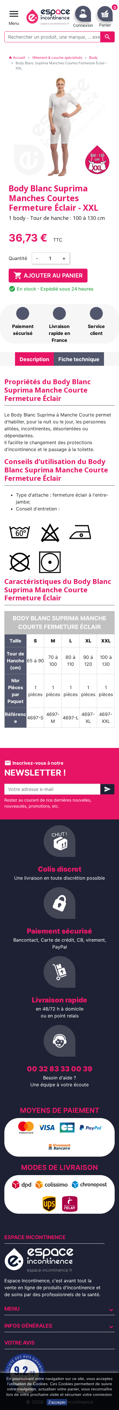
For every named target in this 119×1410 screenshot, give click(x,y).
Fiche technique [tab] (78, 359)
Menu (12, 1309)
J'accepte (57, 1402)
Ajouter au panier (48, 275)
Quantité (18, 258)
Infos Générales (28, 1326)
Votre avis (19, 1343)
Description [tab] (34, 359)
